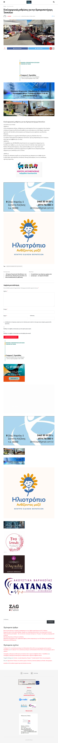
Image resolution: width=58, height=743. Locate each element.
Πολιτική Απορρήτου (29, 693)
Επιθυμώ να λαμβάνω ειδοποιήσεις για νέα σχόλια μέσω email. (17, 329)
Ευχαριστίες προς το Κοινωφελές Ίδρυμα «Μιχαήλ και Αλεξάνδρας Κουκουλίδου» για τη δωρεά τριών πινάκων (28, 632)
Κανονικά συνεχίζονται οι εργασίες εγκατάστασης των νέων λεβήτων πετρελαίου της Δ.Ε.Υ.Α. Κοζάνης (25, 630)
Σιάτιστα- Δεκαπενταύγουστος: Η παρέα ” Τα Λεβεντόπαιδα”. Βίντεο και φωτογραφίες (32, 658)
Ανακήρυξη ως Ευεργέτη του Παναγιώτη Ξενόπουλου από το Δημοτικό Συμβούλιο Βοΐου (23, 655)
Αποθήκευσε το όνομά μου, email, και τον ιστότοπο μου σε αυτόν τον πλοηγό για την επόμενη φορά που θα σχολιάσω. (28, 322)
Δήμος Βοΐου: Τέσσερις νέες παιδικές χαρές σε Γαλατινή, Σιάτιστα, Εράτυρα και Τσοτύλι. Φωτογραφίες (29, 660)
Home (5, 6)
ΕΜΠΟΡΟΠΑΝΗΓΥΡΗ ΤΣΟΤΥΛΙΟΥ (14, 266)
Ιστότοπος (32, 315)
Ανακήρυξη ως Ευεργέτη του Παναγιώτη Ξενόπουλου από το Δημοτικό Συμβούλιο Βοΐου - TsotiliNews (26, 654)
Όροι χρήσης (29, 692)
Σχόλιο (6, 291)
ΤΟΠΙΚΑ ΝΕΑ (32, 16)
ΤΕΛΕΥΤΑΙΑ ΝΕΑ (10, 6)
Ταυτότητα (29, 690)
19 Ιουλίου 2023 (16, 16)
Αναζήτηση (6, 619)
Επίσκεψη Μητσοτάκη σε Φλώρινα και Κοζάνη (14, 637)
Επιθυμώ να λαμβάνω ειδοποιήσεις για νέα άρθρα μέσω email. (17, 333)
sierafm (9, 16)
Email (5, 315)
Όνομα (5, 309)
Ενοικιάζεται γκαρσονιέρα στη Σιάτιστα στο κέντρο (20, 663)
